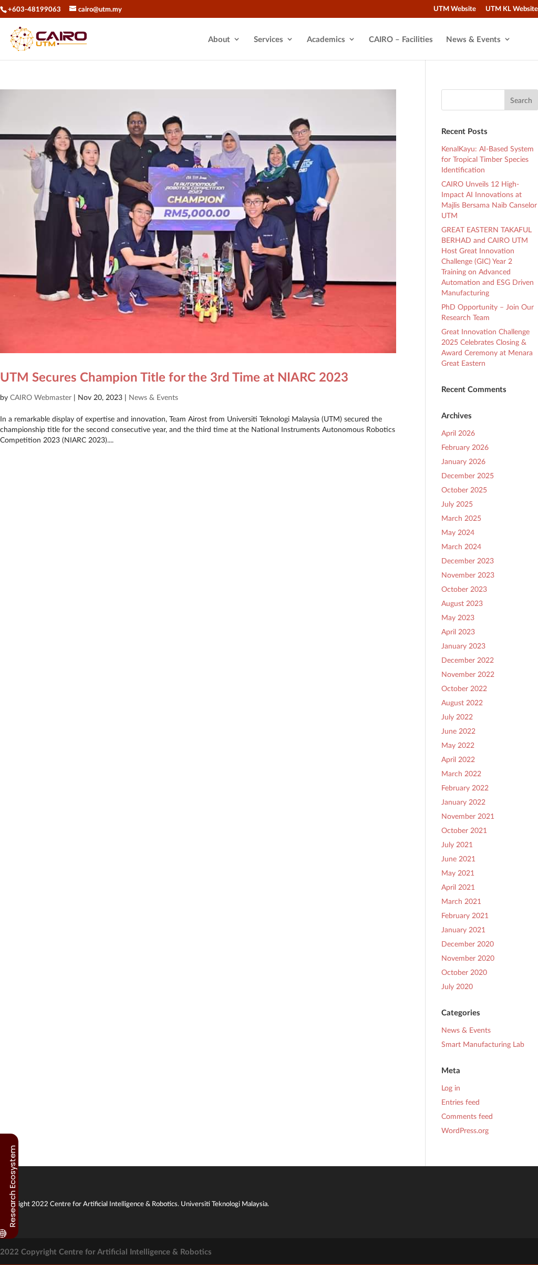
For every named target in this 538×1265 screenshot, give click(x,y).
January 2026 (463, 461)
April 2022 (458, 759)
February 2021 (465, 915)
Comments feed (467, 1116)
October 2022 (464, 688)
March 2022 (461, 773)
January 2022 (463, 801)
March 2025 (461, 517)
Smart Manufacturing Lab (482, 1044)
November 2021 (467, 815)
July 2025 (457, 503)
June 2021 (458, 858)
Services (268, 39)
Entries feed (460, 1101)
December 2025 (467, 475)
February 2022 (465, 787)
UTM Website (454, 9)
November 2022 (467, 674)
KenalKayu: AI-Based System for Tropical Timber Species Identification (487, 159)
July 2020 (457, 986)
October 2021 (464, 830)
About (219, 39)
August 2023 (462, 603)
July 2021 (457, 844)
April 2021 (458, 886)
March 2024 (461, 546)
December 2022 (467, 659)
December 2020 (467, 943)
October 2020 (464, 972)
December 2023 (467, 560)
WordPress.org (465, 1130)
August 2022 (462, 702)
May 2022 (457, 745)
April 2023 (458, 631)
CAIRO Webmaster (40, 397)
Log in (450, 1087)
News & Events (473, 39)
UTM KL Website (511, 9)
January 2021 (463, 929)
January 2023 (463, 645)
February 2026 (465, 447)
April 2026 (458, 432)
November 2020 (467, 957)
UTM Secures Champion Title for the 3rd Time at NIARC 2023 (174, 376)
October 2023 (464, 588)
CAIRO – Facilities (401, 39)
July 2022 (457, 716)
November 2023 (467, 574)
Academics (326, 39)
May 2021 (457, 872)
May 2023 (457, 617)
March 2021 (461, 901)
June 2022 (458, 730)
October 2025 (464, 489)
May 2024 (457, 532)
